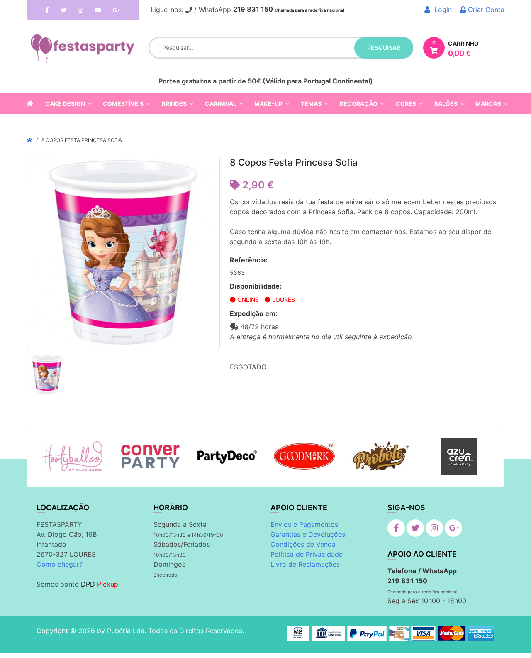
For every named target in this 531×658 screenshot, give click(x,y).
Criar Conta (485, 9)
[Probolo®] (381, 456)
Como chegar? (60, 564)
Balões (446, 103)
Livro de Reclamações (305, 564)
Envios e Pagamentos (304, 524)
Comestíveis (123, 103)
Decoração (358, 103)
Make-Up (268, 103)
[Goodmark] (304, 456)
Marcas (488, 103)
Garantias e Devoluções (307, 534)
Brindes (174, 103)
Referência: (249, 260)
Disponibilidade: (256, 286)
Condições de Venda (303, 544)
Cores (406, 103)
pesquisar (383, 47)
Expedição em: (254, 313)
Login (441, 9)
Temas (311, 103)
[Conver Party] (149, 456)
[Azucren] (459, 456)
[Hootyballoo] (71, 456)
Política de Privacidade (306, 554)
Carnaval (220, 103)
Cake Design (65, 103)
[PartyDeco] (227, 456)
